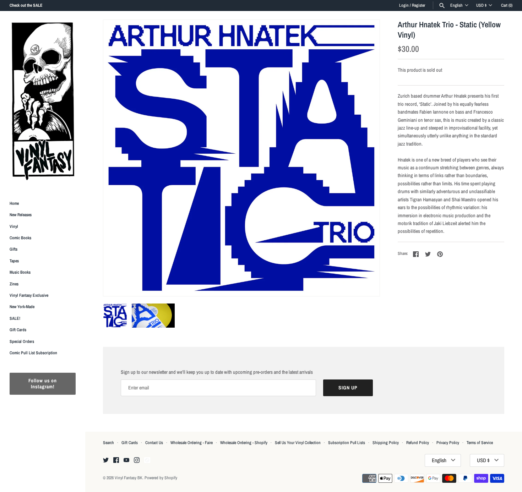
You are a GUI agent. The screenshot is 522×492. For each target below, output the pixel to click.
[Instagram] (137, 460)
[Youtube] (126, 460)
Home (14, 203)
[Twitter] (106, 460)
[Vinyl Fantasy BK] (42, 101)
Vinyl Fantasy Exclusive (29, 295)
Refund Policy (417, 442)
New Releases (21, 215)
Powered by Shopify (161, 478)
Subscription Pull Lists (346, 442)
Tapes (14, 261)
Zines (14, 284)
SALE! (15, 318)
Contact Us (154, 442)
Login (404, 5)
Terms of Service (480, 442)
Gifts (13, 249)
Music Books (20, 272)
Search (108, 442)
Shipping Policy (386, 442)
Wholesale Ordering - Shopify (243, 442)
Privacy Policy (447, 442)
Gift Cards (18, 330)
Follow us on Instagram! (42, 384)
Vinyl (14, 226)
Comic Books (20, 238)
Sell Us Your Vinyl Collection (298, 442)
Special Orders (22, 341)
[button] (365, 158)
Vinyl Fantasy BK (128, 478)
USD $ (481, 5)
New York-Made (22, 307)
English (456, 5)
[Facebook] (116, 460)
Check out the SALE (26, 5)
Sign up (348, 387)
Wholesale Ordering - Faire (191, 442)
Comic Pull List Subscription (33, 353)
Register (418, 5)
